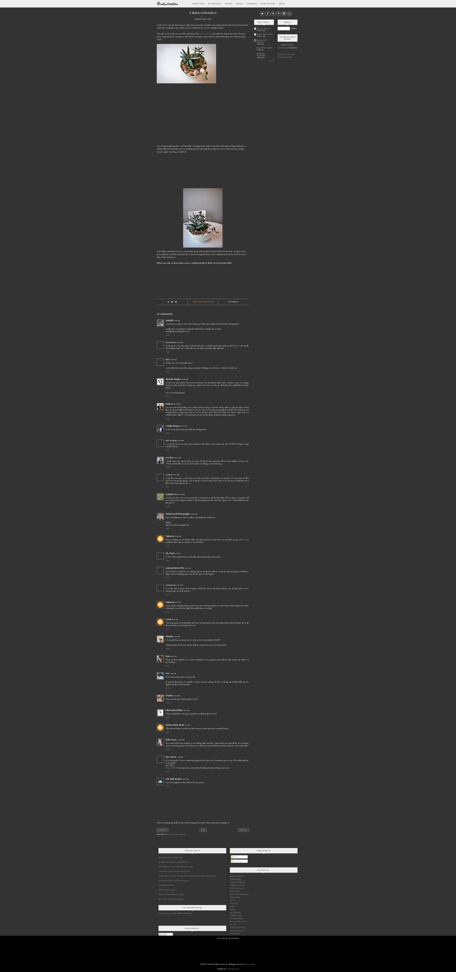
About (282, 4)
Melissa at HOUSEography (178, 514)
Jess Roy (169, 457)
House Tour (198, 4)
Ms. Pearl (170, 553)
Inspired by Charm (264, 48)
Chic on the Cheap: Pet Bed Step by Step (174, 871)
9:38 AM (185, 379)
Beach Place (197, 302)
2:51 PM (188, 568)
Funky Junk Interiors (261, 41)
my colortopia (235, 912)
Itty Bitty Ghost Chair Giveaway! (171, 894)
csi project (234, 903)
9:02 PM (177, 637)
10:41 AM (181, 494)
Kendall (169, 320)
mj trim (232, 909)
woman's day (235, 933)
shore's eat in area (205, 34)
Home (203, 830)
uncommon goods (237, 930)
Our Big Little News (166, 885)
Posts (235, 857)
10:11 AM (176, 475)
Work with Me (268, 4)
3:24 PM (179, 585)
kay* (168, 359)
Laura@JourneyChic (175, 568)
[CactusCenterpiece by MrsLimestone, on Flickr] (203, 219)
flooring (245, 539)
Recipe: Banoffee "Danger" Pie (170, 857)
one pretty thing (236, 918)
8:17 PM (178, 602)
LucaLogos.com (233, 969)
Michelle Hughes (173, 379)
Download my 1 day (166, 913)
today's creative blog (238, 927)
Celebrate (251, 4)
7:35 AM (173, 673)
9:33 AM (177, 696)
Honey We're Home (265, 34)
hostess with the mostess (239, 894)
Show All (271, 61)
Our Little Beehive (174, 779)
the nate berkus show (238, 921)
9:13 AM (186, 779)
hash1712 (169, 404)
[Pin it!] (176, 302)
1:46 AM (180, 757)
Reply (168, 335)
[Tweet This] (172, 302)
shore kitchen (208, 302)
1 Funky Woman (173, 426)
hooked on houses (237, 888)
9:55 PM (174, 656)
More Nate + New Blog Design (171, 899)
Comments (237, 861)
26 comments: (233, 302)
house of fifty (235, 897)
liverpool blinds (171, 768)
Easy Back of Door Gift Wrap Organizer (174, 880)
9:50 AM (183, 426)
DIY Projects (214, 4)
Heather (169, 695)
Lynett (168, 619)
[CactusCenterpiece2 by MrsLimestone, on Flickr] (186, 64)
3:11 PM (187, 725)
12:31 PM (178, 536)
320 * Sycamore (263, 28)
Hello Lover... (172, 739)
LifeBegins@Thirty (174, 710)
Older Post (243, 830)
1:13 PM (177, 553)
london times (235, 891)
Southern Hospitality (261, 54)
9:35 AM (174, 359)
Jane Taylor (171, 757)
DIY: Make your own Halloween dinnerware (176, 866)
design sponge (235, 879)
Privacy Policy (250, 964)
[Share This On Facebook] (168, 302)
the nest (233, 924)
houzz (232, 900)
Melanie (169, 636)
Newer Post (162, 830)
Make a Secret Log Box (167, 890)
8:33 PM (175, 619)
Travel (239, 4)
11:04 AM (193, 514)
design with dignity (237, 882)
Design (228, 4)
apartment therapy (237, 876)
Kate (168, 656)
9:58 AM (180, 440)
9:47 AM (177, 404)
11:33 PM (181, 740)
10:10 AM (177, 458)
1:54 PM (186, 710)
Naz (167, 673)
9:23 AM (176, 320)
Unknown (170, 536)
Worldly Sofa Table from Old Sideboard (174, 862)
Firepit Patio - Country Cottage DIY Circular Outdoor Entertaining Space (187, 876)
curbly (232, 906)
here (183, 913)
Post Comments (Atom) (176, 834)
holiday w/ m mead (237, 885)
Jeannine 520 (171, 494)
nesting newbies (236, 915)
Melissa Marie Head (175, 725)
